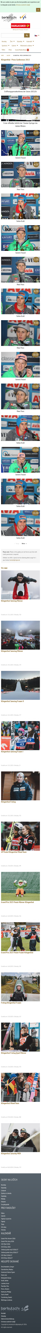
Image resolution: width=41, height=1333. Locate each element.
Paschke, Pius (5, 1286)
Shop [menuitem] (10, 50)
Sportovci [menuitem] (4, 45)
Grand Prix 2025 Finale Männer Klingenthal (17, 902)
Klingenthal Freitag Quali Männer (13, 1053)
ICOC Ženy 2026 (5, 1247)
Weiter (23, 544)
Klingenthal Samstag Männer (12, 651)
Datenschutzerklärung (7, 1319)
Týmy (2, 1224)
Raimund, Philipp (6, 1292)
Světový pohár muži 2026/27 (9, 1249)
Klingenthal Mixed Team (10, 1103)
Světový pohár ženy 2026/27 (9, 1252)
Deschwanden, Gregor (7, 1267)
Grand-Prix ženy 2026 (7, 1241)
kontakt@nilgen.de (15, 560)
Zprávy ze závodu (6, 1193)
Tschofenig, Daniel (6, 1297)
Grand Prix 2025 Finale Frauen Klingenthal (17, 952)
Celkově (3, 1190)
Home (2, 55)
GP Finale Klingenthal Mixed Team (14, 852)
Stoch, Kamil (4, 1294)
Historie (3, 1202)
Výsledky (3, 1188)
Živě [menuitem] (11, 41)
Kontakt (3, 1313)
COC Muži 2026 (5, 1244)
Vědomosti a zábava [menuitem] (26, 45)
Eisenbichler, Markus (7, 1269)
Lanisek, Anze (5, 1283)
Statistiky (3, 1196)
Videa (2, 1213)
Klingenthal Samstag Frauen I (12, 751)
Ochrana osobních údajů (23, 5)
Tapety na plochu (6, 1219)
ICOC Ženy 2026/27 (7, 1258)
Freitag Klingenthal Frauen (11, 1002)
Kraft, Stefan (4, 1280)
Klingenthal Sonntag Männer (12, 600)
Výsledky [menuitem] (19, 41)
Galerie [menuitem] (14, 45)
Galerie (8, 55)
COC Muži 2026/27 (6, 1255)
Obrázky (3, 1316)
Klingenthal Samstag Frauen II (12, 701)
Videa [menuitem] (3, 50)
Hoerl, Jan (4, 1275)
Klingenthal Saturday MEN (11, 1153)
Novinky (3, 1185)
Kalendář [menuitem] (29, 41)
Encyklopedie (5, 1204)
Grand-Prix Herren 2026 (8, 1238)
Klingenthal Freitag (8, 801)
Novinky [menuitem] (4, 41)
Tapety (3, 1221)
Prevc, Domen (5, 1289)
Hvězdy (3, 1230)
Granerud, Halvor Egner (8, 1272)
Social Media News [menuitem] (21, 50)
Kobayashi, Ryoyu (6, 1278)
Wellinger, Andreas (6, 1300)
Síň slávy (3, 1227)
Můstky (3, 1199)
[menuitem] (36, 35)
